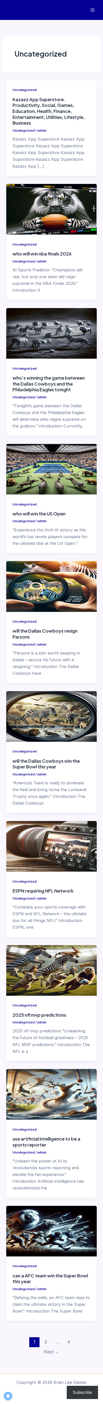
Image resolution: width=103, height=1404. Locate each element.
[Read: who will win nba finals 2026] (51, 208)
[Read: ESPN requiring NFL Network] (51, 845)
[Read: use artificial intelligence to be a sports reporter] (51, 1093)
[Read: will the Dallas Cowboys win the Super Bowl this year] (51, 716)
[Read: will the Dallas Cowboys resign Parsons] (51, 585)
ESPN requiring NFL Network (43, 891)
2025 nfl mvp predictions (39, 1015)
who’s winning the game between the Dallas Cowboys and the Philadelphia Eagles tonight (48, 383)
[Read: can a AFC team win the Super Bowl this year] (51, 1230)
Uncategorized (24, 90)
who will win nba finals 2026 (42, 253)
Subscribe (82, 1392)
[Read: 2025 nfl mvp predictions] (51, 970)
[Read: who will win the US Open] (51, 468)
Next (51, 1351)
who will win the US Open (39, 513)
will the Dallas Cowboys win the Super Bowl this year (46, 764)
